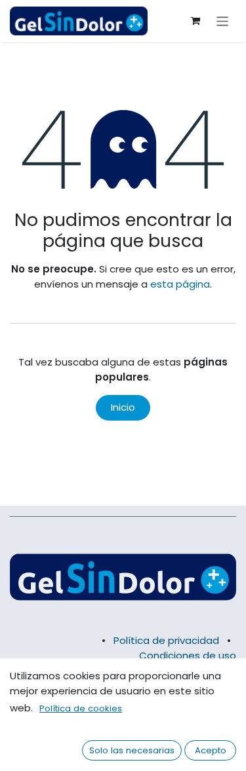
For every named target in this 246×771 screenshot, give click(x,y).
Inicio (123, 407)
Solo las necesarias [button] (131, 750)
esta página (180, 284)
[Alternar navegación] (223, 21)
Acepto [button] (210, 750)
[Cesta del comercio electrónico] (195, 21)
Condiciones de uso (187, 655)
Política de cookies (80, 708)
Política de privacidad (166, 640)
